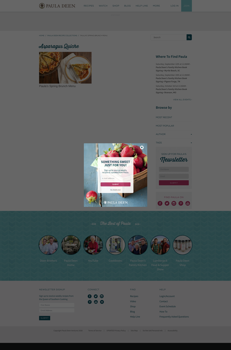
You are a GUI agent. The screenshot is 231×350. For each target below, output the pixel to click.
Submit (115, 184)
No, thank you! (115, 190)
